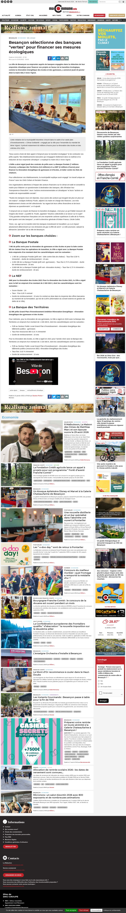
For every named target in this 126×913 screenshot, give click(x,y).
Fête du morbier (76, 590)
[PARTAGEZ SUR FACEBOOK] (50, 58)
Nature (56, 465)
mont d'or (43, 686)
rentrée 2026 (75, 759)
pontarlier (36, 559)
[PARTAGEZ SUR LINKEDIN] (58, 58)
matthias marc (83, 454)
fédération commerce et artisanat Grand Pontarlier (64, 557)
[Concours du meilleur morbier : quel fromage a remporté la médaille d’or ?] (32, 575)
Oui (102, 681)
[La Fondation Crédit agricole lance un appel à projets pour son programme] (16, 472)
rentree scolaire (50, 784)
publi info (81, 756)
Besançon (13, 38)
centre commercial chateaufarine (43, 501)
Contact (7, 827)
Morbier (67, 568)
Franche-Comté (39, 465)
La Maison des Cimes (71, 454)
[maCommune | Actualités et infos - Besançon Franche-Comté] (63, 8)
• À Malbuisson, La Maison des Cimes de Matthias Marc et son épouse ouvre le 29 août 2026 (109, 92)
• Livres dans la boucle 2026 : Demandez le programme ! (109, 79)
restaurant (68, 456)
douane (43, 613)
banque (22, 390)
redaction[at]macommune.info (13, 865)
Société (84, 422)
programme (77, 711)
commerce (37, 557)
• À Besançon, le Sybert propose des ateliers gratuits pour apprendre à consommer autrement (109, 85)
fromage (36, 686)
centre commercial (70, 754)
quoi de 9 (67, 759)
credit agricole (47, 480)
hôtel (83, 452)
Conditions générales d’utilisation (16, 842)
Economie (22, 38)
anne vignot (13, 390)
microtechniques (62, 807)
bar (82, 534)
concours (67, 590)
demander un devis (13, 875)
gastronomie (68, 452)
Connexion (117, 329)
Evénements (54, 695)
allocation (36, 784)
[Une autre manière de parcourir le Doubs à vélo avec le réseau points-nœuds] (110, 452)
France (35, 767)
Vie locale (31, 38)
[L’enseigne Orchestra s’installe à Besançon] (16, 658)
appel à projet (38, 480)
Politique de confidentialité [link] (111, 910)
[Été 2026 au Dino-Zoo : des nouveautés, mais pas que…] (110, 343)
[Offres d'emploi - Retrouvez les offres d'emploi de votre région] (110, 180)
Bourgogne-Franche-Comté (43, 598)
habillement (65, 659)
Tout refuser (83, 910)
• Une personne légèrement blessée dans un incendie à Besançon (110, 106)
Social (49, 767)
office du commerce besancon (64, 711)
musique (51, 711)
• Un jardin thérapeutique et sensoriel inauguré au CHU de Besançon (108, 99)
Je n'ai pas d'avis (106, 686)
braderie (75, 751)
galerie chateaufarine (65, 501)
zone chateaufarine (39, 661)
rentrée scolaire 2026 (62, 784)
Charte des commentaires (13, 832)
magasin (72, 659)
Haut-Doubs (37, 621)
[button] (120, 2)
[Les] (16, 552)
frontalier (36, 642)
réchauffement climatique (35, 390)
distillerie (77, 536)
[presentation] (79, 131)
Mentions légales (10, 839)
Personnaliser (96, 910)
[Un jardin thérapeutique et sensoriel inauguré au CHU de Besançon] (110, 529)
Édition (66, 12)
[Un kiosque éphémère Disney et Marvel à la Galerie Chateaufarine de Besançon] (16, 496)
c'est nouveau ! (69, 536)
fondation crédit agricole (78, 480)
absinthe (67, 534)
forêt (88, 480)
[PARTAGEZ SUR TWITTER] (54, 58)
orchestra (79, 659)
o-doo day (82, 557)
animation (67, 751)
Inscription (103, 329)
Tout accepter (71, 910)
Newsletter (10, 846)
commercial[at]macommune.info (14, 870)
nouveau (84, 536)
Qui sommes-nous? (11, 829)
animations (37, 807)
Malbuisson (68, 422)
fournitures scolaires (82, 754)
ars (42, 784)
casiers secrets (84, 751)
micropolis (53, 807)
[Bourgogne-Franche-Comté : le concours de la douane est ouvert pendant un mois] (16, 605)
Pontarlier (68, 510)
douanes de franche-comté (55, 613)
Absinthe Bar (75, 534)
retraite (43, 642)
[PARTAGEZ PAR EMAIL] (62, 58)
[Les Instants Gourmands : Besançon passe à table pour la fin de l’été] (16, 702)
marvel (75, 501)
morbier (85, 590)
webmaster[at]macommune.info (13, 886)
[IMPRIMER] (67, 58)
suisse (49, 642)
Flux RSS (8, 837)
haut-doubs (77, 452)
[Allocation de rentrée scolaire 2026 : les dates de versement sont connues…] (16, 774)
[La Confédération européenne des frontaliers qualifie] (16, 628)
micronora (45, 807)
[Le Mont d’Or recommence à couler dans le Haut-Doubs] (16, 677)
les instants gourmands (40, 711)
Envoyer (103, 701)
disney (56, 501)
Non (102, 684)
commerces (45, 557)
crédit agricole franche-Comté (62, 480)
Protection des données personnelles (17, 834)
